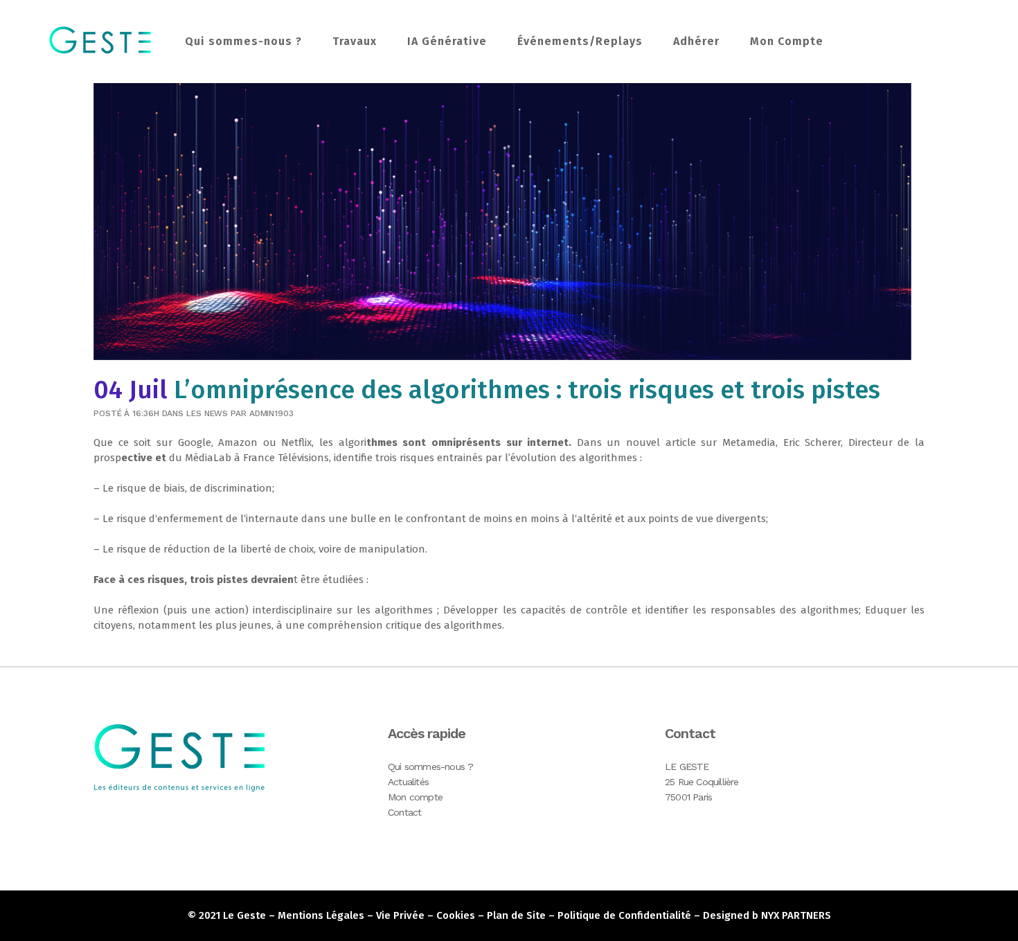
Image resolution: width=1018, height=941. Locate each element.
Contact (404, 812)
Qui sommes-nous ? (430, 766)
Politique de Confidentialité (624, 915)
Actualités (408, 781)
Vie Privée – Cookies (425, 915)
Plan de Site (516, 915)
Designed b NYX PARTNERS (767, 915)
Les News (207, 413)
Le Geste (244, 915)
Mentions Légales (321, 915)
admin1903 (271, 413)
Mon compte (415, 797)
